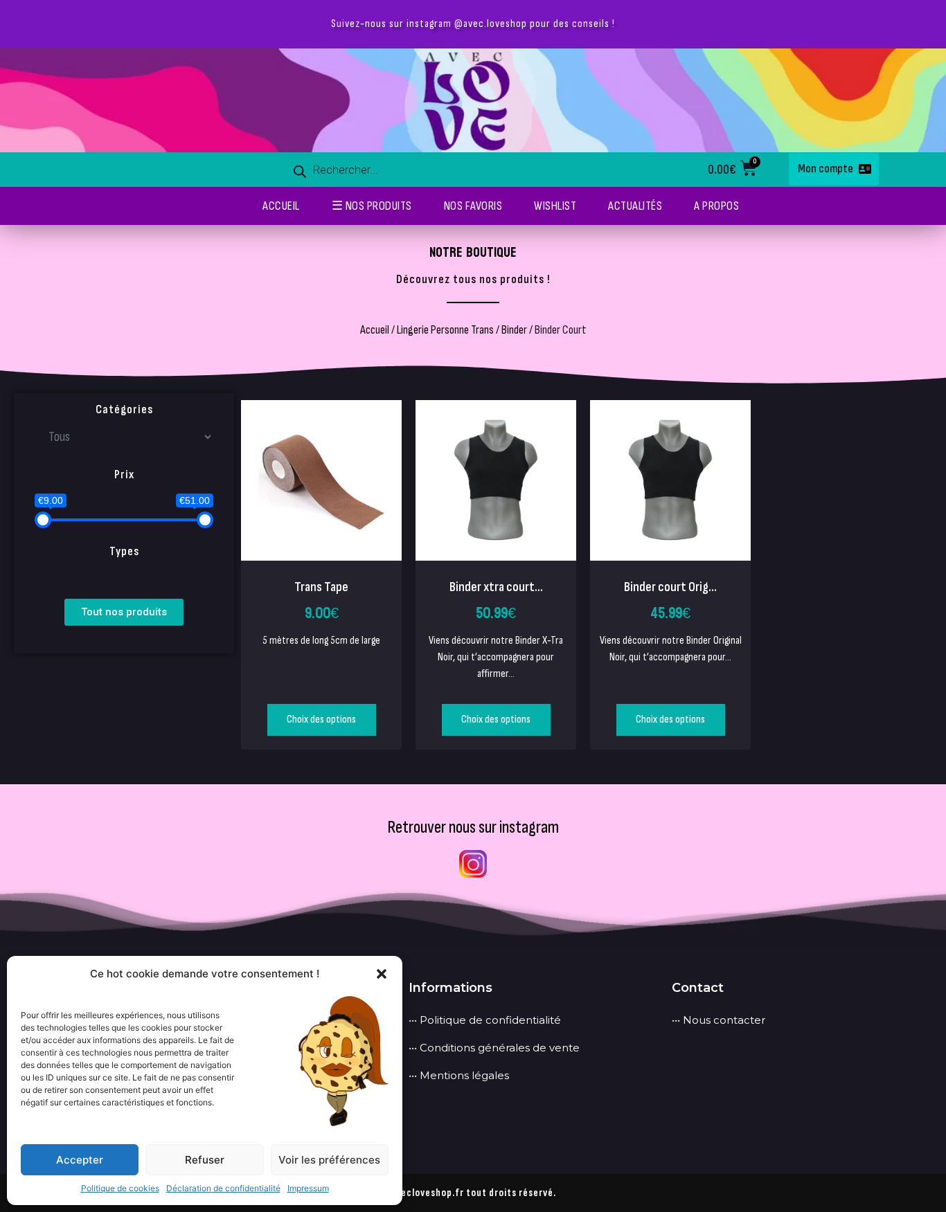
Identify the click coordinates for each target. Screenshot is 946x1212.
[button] (382, 974)
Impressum (308, 1188)
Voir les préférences (329, 1159)
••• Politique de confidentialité (485, 1019)
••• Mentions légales (459, 1075)
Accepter (79, 1159)
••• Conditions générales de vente (494, 1047)
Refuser (204, 1159)
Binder (514, 330)
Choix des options (321, 719)
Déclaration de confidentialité (223, 1188)
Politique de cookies (120, 1188)
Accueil (374, 330)
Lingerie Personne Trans (445, 330)
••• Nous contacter (718, 1019)
